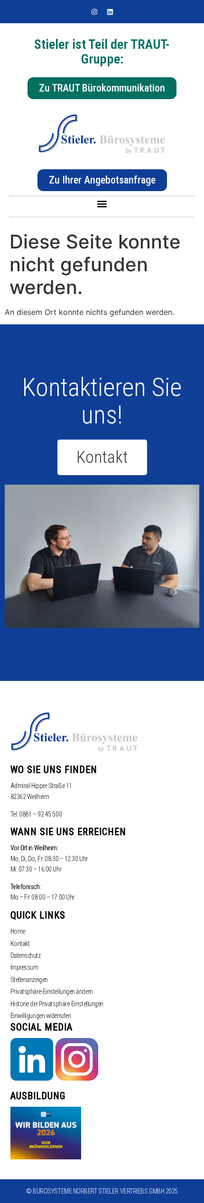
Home (17, 931)
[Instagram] (94, 11)
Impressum (24, 967)
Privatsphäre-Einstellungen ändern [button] (51, 991)
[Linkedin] (110, 11)
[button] (102, 204)
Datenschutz (25, 955)
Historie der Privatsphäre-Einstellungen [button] (56, 1004)
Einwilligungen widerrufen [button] (40, 1015)
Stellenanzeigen (29, 979)
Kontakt (20, 943)
